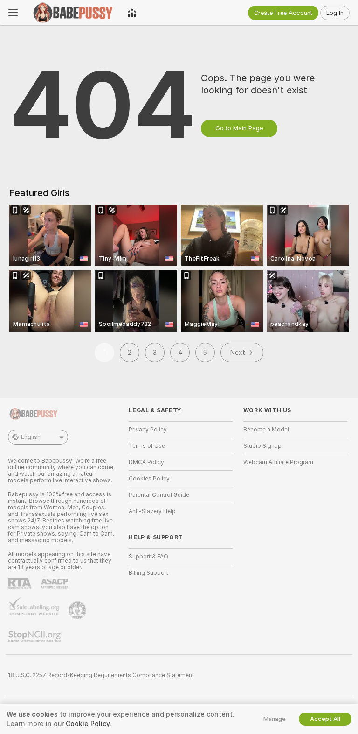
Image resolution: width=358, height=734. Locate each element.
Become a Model (266, 429)
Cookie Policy (88, 723)
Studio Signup (262, 446)
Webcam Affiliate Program (278, 462)
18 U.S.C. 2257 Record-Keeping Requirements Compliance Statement (101, 675)
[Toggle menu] (13, 12)
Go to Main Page (239, 128)
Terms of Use (147, 446)
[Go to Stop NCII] (35, 636)
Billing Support (148, 573)
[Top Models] (132, 12)
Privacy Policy (148, 429)
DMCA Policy (146, 462)
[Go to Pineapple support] (78, 610)
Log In (335, 12)
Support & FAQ (148, 556)
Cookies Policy (149, 478)
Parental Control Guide (159, 495)
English (31, 437)
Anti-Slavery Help (152, 511)
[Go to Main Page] (72, 12)
